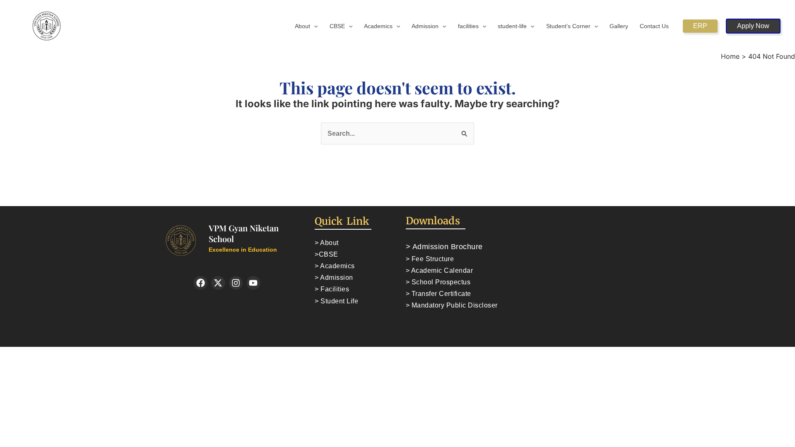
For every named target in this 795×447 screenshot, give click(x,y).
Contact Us (654, 26)
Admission (425, 26)
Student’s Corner (568, 26)
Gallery (619, 26)
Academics (378, 26)
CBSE (337, 26)
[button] (314, 26)
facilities (468, 26)
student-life (512, 26)
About (302, 26)
